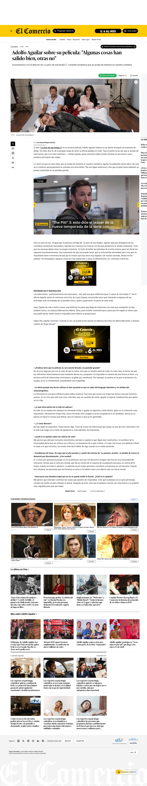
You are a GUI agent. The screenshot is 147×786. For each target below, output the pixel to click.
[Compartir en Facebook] (13, 153)
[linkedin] (38, 741)
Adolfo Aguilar (82, 491)
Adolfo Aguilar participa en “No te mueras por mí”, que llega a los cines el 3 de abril (124, 644)
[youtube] (33, 741)
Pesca (69, 40)
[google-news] (43, 741)
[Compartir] (13, 144)
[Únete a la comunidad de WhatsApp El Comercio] (107, 75)
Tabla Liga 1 (85, 40)
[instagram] (28, 741)
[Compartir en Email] (13, 162)
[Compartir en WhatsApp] (13, 148)
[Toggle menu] (11, 31)
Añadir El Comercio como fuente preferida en (118, 46)
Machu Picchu (97, 40)
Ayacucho (76, 40)
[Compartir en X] (13, 158)
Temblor (62, 40)
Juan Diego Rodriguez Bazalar (45, 142)
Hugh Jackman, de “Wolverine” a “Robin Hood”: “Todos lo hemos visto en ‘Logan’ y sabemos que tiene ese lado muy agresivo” (90, 601)
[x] (23, 741)
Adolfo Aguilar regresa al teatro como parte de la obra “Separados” (91, 643)
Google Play (80, 741)
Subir (132, 752)
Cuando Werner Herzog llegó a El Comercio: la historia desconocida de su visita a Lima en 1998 (124, 600)
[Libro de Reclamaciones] (133, 741)
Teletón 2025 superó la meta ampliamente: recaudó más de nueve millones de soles (56, 644)
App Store (68, 741)
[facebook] (18, 741)
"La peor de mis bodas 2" (51, 147)
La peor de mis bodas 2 (97, 491)
